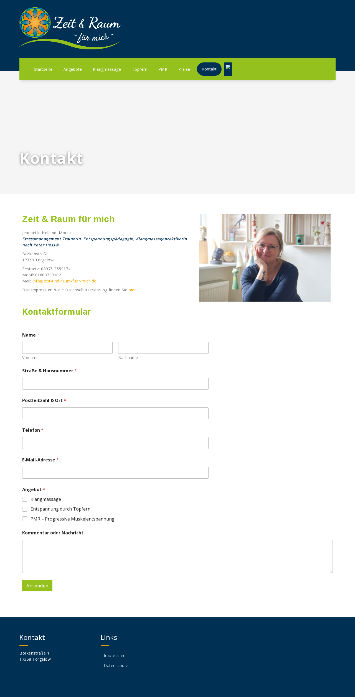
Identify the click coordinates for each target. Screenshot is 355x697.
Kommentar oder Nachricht (52, 533)
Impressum (115, 655)
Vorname (30, 357)
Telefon (33, 430)
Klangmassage (107, 69)
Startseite (43, 69)
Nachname (128, 357)
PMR (163, 69)
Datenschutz (116, 665)
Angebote (73, 69)
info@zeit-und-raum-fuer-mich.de (64, 281)
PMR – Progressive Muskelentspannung (73, 519)
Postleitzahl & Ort (44, 400)
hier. (133, 289)
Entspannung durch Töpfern (60, 509)
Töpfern (140, 69)
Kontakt (209, 69)
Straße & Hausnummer (49, 370)
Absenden (37, 585)
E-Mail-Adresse (40, 460)
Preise (184, 69)
